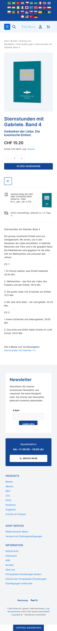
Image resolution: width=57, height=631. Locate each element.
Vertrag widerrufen (28, 627)
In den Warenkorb (28, 166)
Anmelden (28, 424)
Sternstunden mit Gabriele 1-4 (19, 350)
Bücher (14, 41)
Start (6, 41)
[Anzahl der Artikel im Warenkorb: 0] (48, 26)
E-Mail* (16, 410)
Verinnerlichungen (24, 44)
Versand (31, 149)
